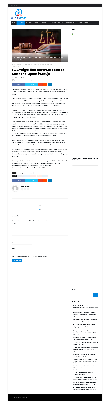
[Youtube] (98, 5)
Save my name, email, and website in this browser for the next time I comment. (29, 256)
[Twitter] (92, 5)
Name (13, 237)
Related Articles (17, 197)
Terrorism (31, 173)
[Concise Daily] (19, 9)
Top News (19, 64)
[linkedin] (50, 84)
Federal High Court (22, 173)
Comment (14, 223)
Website (14, 248)
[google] (40, 84)
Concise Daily (19, 80)
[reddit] (45, 84)
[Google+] (95, 5)
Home (13, 64)
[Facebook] (89, 5)
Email (13, 242)
